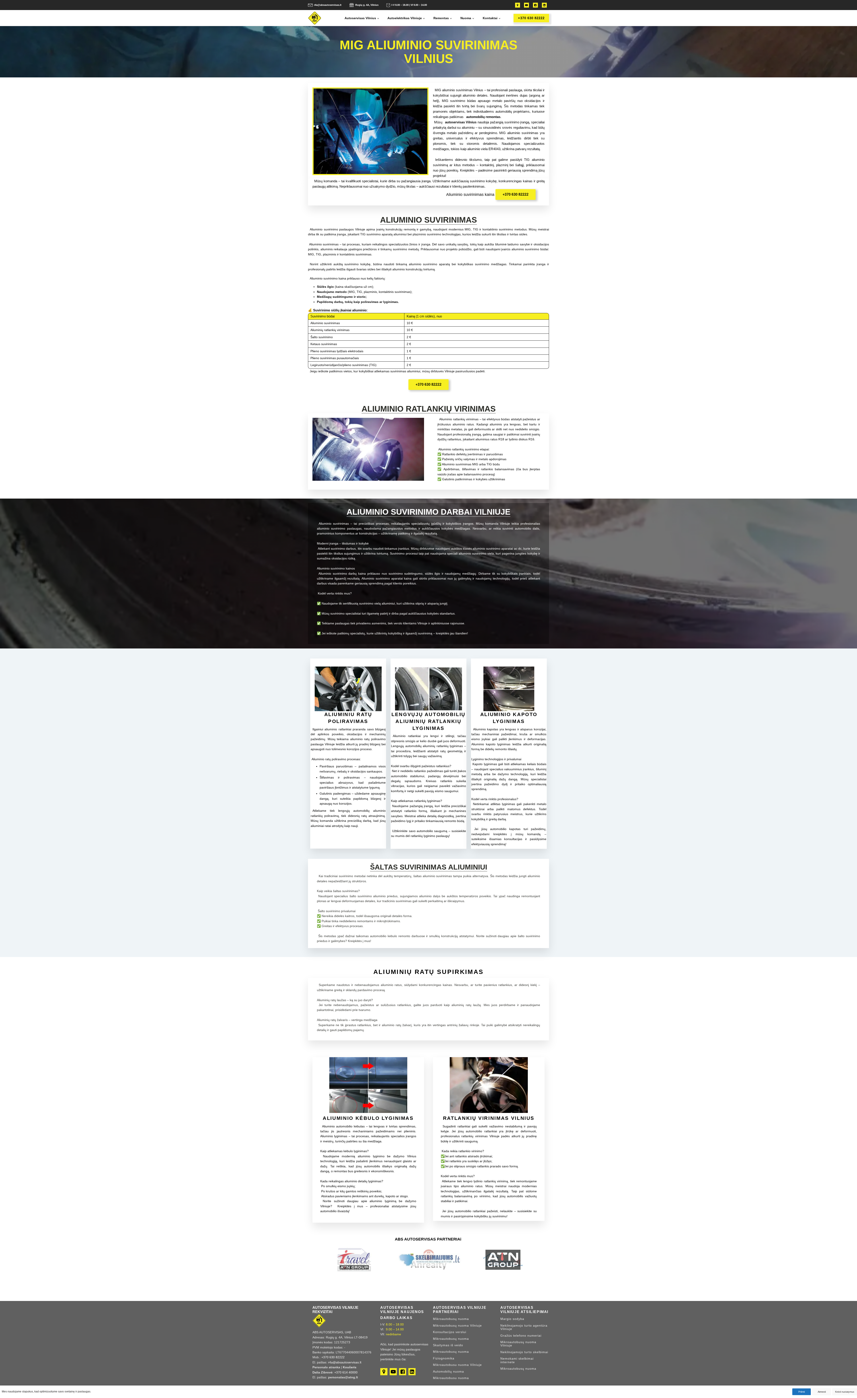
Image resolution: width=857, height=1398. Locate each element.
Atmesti (822, 1391)
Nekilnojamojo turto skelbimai (524, 1352)
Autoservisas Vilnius (360, 18)
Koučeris (349, 1367)
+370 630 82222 (531, 18)
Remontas (441, 18)
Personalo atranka (326, 1367)
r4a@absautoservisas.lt (327, 5)
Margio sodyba (512, 1319)
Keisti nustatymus (844, 1391)
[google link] (517, 5)
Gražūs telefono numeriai (520, 1335)
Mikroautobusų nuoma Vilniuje (457, 1325)
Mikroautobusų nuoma (451, 1319)
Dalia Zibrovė (322, 1372)
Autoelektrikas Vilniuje (404, 18)
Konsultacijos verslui (449, 1332)
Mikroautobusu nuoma (451, 1378)
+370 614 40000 (346, 1372)
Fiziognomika (443, 1358)
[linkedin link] (543, 5)
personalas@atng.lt (343, 1377)
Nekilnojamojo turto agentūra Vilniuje (523, 1327)
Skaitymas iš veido (448, 1345)
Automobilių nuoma (448, 1371)
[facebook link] (534, 5)
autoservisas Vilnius (460, 122)
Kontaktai (490, 18)
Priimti (801, 1391)
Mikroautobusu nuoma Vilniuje (457, 1365)
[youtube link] (525, 5)
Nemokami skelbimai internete (517, 1360)
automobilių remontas (483, 117)
